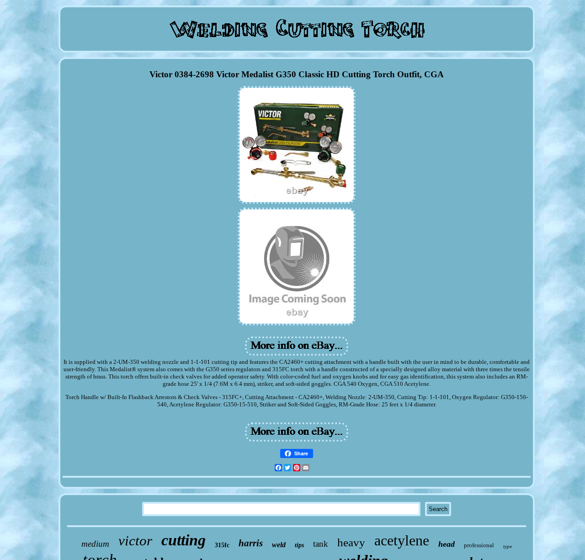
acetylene (401, 540)
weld (279, 545)
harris (251, 543)
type (507, 546)
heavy (351, 542)
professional (479, 545)
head (446, 544)
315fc (222, 545)
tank (320, 544)
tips (299, 545)
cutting (183, 540)
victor (135, 541)
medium (95, 544)
